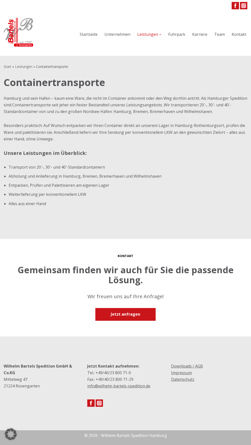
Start (7, 66)
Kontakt (239, 34)
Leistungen (23, 66)
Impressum (181, 372)
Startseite (89, 34)
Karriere (199, 34)
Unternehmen (117, 34)
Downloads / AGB (187, 366)
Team (219, 34)
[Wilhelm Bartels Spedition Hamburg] (18, 34)
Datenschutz (182, 379)
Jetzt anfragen (125, 314)
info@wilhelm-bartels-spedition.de (118, 386)
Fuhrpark (176, 34)
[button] (160, 35)
